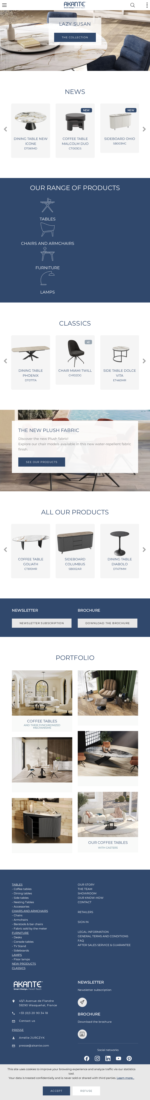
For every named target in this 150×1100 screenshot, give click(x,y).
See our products (41, 462)
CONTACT (84, 902)
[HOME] (75, 5)
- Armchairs (20, 919)
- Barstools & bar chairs (27, 924)
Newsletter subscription (42, 623)
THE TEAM (85, 889)
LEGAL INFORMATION (93, 932)
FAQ (81, 940)
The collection (81, 37)
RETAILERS (85, 912)
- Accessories (20, 906)
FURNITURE (47, 267)
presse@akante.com (34, 1045)
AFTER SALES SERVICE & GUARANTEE (104, 945)
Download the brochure (107, 623)
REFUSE (86, 1090)
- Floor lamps (21, 959)
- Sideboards (20, 950)
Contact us (27, 1021)
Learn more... (125, 1078)
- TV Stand (19, 946)
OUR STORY (86, 884)
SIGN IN (83, 922)
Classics (75, 323)
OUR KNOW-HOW (91, 897)
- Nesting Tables (23, 902)
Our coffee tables (108, 842)
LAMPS (47, 292)
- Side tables (20, 897)
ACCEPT (56, 1090)
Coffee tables (42, 721)
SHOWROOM (87, 893)
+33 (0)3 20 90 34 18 (33, 1013)
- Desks (17, 937)
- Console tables (22, 941)
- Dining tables (22, 893)
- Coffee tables (21, 889)
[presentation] (6, 129)
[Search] (132, 5)
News (75, 92)
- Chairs (17, 915)
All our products (75, 512)
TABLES (48, 219)
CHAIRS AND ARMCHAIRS (47, 243)
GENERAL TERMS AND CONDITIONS (103, 936)
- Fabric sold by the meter (29, 928)
